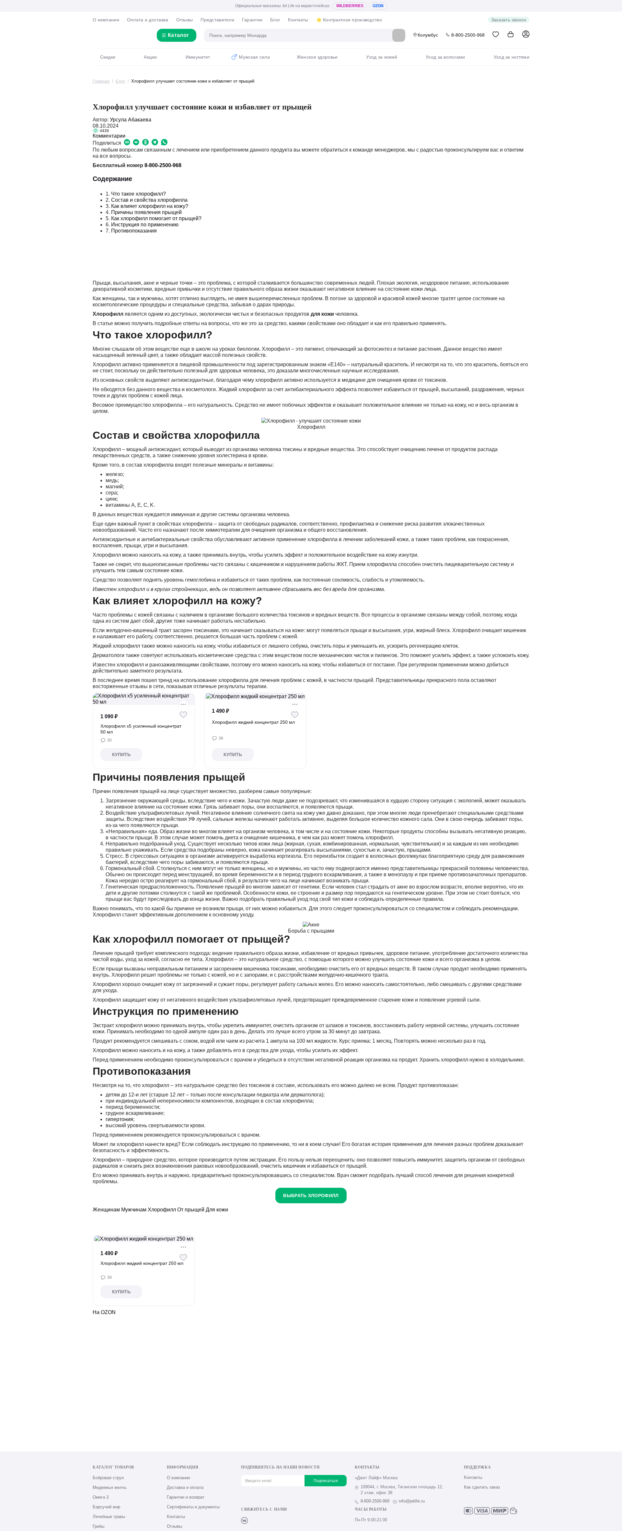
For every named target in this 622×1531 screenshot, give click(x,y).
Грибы (98, 1526)
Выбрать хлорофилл (311, 1195)
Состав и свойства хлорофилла (149, 200)
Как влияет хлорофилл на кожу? (149, 206)
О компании (106, 19)
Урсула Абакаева (130, 119)
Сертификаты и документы (193, 1506)
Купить (121, 754)
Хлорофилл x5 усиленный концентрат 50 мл (140, 728)
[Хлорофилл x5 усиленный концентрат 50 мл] (144, 699)
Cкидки (107, 57)
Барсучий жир (106, 1506)
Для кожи (217, 1209)
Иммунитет (198, 57)
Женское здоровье (317, 57)
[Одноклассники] (255, 1520)
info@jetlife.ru (412, 1501)
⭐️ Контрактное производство (349, 19)
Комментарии (109, 136)
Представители (217, 19)
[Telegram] (276, 1520)
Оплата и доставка (147, 19)
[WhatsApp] (287, 1520)
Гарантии (252, 19)
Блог (275, 19)
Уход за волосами (445, 57)
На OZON (104, 1312)
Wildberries (349, 6)
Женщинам (106, 1209)
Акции (150, 57)
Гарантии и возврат (185, 1497)
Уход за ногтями (511, 57)
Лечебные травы (109, 1516)
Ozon (378, 6)
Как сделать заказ (482, 1487)
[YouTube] (265, 1520)
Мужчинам (133, 1209)
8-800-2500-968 (468, 35)
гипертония (119, 1119)
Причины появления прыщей (146, 212)
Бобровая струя (108, 1477)
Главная (101, 81)
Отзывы (184, 19)
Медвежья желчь (110, 1487)
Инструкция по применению (145, 224)
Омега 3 (101, 1497)
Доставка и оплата (185, 1487)
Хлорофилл (162, 1209)
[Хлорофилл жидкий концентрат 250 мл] (255, 696)
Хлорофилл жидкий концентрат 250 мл (253, 722)
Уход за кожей (381, 57)
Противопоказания (134, 230)
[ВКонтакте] (244, 1520)
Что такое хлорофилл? (138, 194)
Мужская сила (254, 57)
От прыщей (190, 1209)
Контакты (298, 19)
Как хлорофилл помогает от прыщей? (156, 218)
